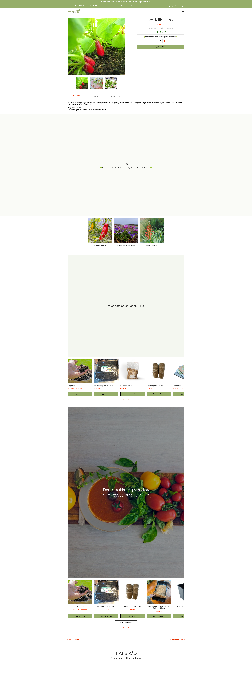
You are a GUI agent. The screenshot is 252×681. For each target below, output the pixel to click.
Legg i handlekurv (160, 47)
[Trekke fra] (156, 40)
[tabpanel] (126, 105)
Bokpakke (177, 386)
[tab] (77, 96)
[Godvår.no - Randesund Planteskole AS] (74, 11)
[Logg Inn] (183, 6)
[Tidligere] (69, 46)
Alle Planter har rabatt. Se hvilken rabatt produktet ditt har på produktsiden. (126, 2)
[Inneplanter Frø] (152, 230)
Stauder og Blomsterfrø (126, 245)
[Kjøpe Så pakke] (80, 371)
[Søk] (168, 5)
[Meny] (183, 11)
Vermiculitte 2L (126, 386)
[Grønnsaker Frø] (100, 230)
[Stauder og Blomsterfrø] (126, 230)
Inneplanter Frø (152, 245)
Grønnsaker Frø (100, 245)
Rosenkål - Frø (176, 640)
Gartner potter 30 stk (155, 386)
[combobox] (148, 5)
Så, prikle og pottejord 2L (103, 386)
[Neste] (123, 46)
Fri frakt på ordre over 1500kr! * (165, 28)
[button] (160, 52)
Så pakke (71, 386)
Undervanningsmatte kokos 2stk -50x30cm (159, 607)
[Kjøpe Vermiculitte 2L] (132, 371)
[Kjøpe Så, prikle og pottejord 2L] (106, 371)
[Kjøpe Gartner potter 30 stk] (159, 371)
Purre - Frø (74, 640)
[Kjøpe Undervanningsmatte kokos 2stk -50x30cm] (159, 592)
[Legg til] (165, 40)
